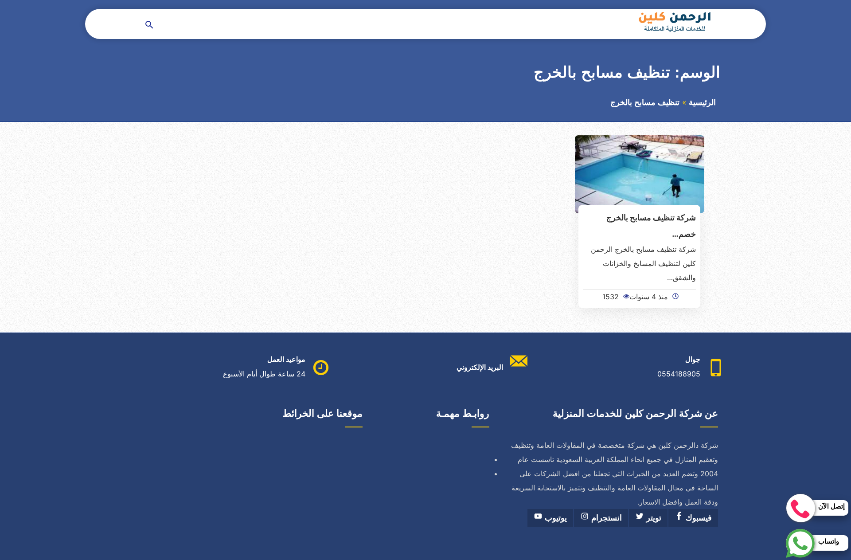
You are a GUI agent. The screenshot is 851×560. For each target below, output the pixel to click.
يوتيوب (555, 517)
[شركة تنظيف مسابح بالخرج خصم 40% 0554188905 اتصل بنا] (640, 173)
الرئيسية (702, 102)
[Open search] (149, 25)
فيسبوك (697, 517)
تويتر (652, 517)
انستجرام (605, 517)
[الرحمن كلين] (673, 21)
